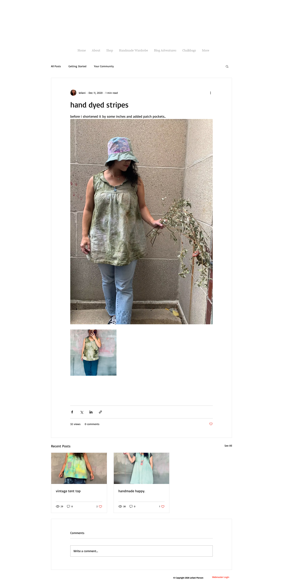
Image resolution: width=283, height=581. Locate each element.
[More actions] (210, 92)
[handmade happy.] (141, 468)
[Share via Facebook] (72, 412)
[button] (227, 66)
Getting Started (77, 66)
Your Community (104, 66)
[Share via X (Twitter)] (81, 412)
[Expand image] (93, 352)
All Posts (56, 66)
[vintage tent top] (79, 468)
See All (228, 445)
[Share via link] (100, 412)
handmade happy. (131, 491)
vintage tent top (68, 491)
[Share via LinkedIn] (91, 412)
